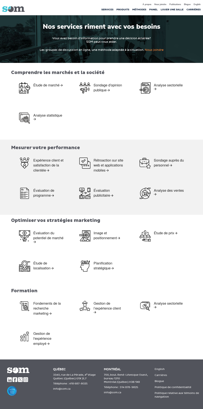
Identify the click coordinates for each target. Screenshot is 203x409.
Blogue (187, 4)
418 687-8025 (78, 383)
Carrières (161, 375)
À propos (147, 4)
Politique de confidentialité (173, 387)
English (197, 4)
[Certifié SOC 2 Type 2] (27, 391)
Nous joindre (160, 4)
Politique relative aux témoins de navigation (177, 395)
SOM (13, 9)
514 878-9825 (129, 387)
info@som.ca (61, 388)
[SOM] (25, 370)
